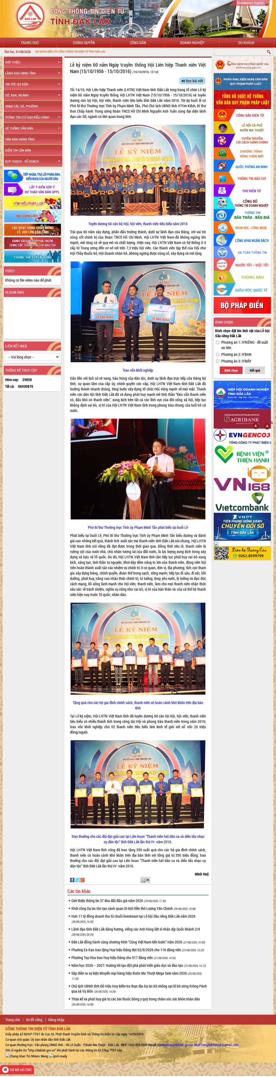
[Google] (82, 879)
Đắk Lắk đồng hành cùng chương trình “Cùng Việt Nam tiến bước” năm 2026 (138, 942)
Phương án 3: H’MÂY (236, 361)
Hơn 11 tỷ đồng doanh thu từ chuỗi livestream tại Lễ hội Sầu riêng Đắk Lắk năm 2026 (133, 919)
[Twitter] (77, 879)
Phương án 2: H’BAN (236, 354)
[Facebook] (72, 879)
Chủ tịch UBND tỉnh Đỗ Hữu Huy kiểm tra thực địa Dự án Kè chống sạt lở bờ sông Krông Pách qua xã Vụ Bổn (139, 988)
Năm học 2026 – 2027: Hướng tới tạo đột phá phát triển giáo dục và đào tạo (138, 965)
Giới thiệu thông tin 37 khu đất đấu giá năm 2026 (118, 900)
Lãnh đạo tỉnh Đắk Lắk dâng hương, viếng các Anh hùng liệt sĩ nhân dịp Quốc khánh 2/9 (135, 931)
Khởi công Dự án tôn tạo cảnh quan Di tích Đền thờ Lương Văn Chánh (133, 908)
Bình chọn (231, 370)
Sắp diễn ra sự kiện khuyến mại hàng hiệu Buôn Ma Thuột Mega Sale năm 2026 (136, 976)
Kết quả (255, 370)
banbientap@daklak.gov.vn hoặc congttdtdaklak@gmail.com (198, 1044)
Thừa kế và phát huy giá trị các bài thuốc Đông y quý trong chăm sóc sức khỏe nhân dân (135, 1001)
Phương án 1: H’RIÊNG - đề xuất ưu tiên (244, 345)
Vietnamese (244, 3)
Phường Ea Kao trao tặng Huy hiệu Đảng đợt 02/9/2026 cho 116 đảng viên (137, 949)
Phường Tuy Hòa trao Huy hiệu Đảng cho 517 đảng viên (123, 957)
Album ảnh (14, 292)
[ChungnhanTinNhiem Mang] (26, 1055)
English (258, 3)
